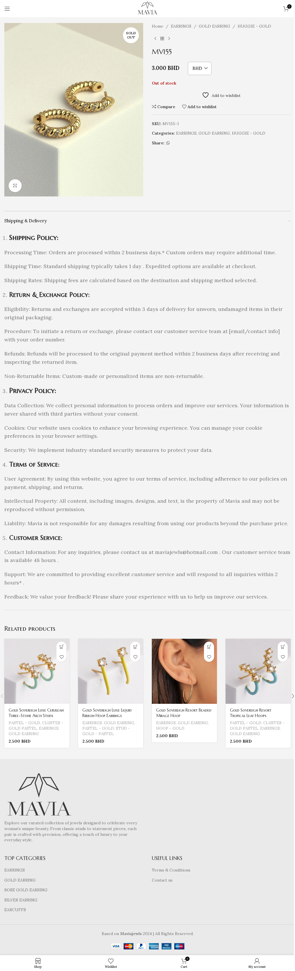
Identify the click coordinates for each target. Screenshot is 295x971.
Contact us (162, 880)
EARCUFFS (15, 909)
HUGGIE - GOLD (254, 26)
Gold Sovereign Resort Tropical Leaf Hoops (250, 713)
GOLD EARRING (214, 26)
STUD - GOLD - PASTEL (106, 731)
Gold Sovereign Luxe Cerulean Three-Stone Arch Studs (36, 713)
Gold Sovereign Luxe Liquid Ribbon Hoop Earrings (107, 713)
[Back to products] (162, 38)
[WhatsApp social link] (167, 143)
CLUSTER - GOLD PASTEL (36, 725)
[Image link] (39, 796)
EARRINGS (181, 26)
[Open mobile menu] (7, 8)
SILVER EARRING (20, 900)
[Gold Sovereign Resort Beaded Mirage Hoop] (184, 671)
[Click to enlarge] (15, 185)
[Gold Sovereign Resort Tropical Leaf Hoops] (258, 671)
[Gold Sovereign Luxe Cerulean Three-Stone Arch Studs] (36, 671)
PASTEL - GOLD (24, 722)
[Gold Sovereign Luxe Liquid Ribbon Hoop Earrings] (110, 671)
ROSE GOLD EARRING (26, 889)
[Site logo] (147, 8)
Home (157, 26)
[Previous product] (155, 38)
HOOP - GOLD (170, 728)
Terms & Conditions (171, 870)
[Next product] (169, 38)
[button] (61, 647)
